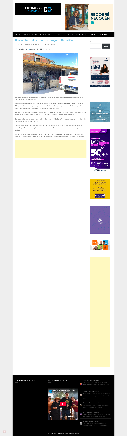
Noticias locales (30, 34)
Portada (18, 34)
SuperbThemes (74, 433)
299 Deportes (45, 34)
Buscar (92, 41)
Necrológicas (81, 34)
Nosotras (103, 34)
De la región (68, 34)
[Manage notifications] (4, 431)
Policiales (57, 34)
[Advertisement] (50, 149)
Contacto (93, 34)
